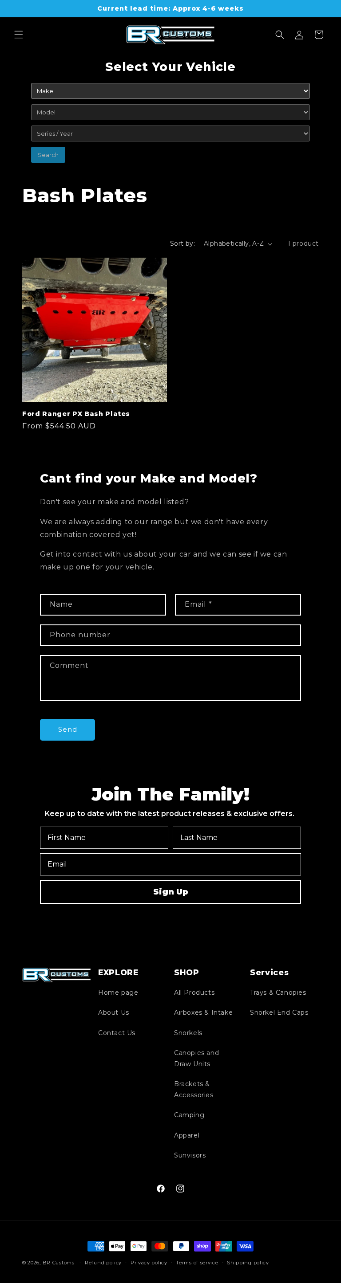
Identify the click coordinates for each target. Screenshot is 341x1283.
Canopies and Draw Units (196, 1058)
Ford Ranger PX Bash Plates (76, 414)
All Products (194, 993)
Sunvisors (190, 1155)
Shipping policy (248, 1262)
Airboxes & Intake (203, 1012)
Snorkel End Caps (279, 1012)
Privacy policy (149, 1262)
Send (67, 729)
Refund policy (103, 1262)
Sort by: (182, 243)
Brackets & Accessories (194, 1089)
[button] (18, 34)
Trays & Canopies (278, 993)
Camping (189, 1115)
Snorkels (188, 1033)
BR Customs (59, 1262)
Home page (118, 993)
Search (48, 154)
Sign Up (170, 892)
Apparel (186, 1135)
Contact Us (116, 1033)
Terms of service (197, 1262)
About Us (113, 1012)
